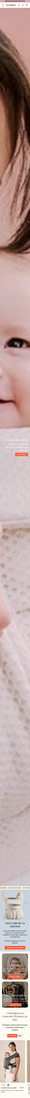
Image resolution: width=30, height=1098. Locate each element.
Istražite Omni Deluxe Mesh (15, 947)
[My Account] (23, 5)
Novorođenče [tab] (12, 1035)
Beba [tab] (20, 1035)
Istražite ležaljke (15, 976)
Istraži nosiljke (21, 454)
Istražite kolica (15, 1004)
